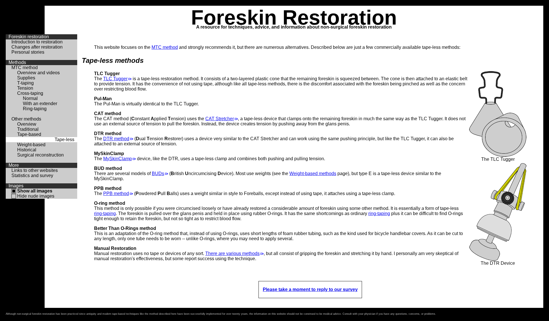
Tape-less (64, 139)
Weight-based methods (312, 173)
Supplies (26, 77)
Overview (26, 124)
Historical (26, 149)
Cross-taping (30, 93)
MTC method (24, 67)
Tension (25, 88)
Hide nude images (35, 196)
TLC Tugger (115, 78)
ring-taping (105, 213)
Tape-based (29, 134)
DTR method (116, 138)
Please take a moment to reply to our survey (310, 289)
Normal (30, 98)
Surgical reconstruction (40, 155)
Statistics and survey (32, 175)
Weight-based (31, 144)
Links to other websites (34, 170)
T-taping (25, 83)
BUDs (158, 173)
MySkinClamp (117, 158)
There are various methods (232, 253)
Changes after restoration (37, 47)
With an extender (40, 103)
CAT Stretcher (219, 118)
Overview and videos (38, 72)
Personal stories (27, 52)
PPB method (116, 193)
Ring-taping (35, 108)
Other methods (26, 119)
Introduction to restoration (37, 41)
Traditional (28, 129)
